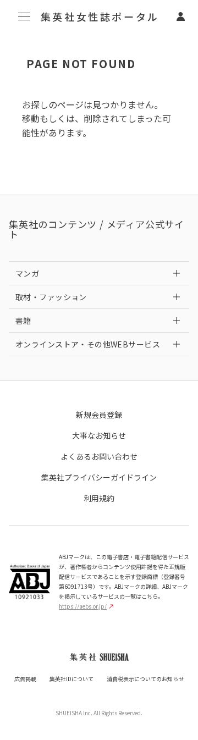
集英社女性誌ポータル (100, 16)
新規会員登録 (99, 414)
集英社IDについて (72, 679)
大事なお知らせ (99, 435)
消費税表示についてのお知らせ (145, 679)
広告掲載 (25, 679)
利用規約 (99, 498)
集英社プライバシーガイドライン (99, 477)
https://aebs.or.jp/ (83, 606)
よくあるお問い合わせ (99, 456)
